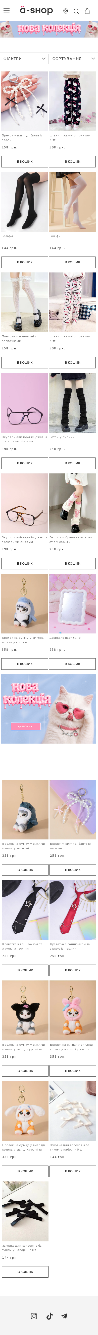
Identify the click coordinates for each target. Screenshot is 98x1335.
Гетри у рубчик (62, 437)
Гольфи (7, 236)
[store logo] (36, 10)
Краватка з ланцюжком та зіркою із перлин (22, 946)
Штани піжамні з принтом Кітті (70, 138)
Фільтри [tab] (13, 59)
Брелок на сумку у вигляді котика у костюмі (23, 640)
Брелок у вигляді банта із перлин (22, 138)
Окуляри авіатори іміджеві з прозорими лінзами (24, 439)
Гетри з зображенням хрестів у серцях (70, 540)
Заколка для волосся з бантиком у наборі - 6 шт (71, 1147)
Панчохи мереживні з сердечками (19, 339)
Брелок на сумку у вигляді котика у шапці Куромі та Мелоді (23, 1049)
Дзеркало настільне (65, 637)
